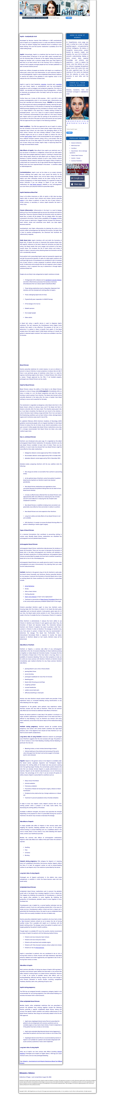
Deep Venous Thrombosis (48, 599)
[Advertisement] (57, 27)
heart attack (28, 136)
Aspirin (22, 200)
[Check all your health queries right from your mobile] (77, 174)
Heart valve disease (30, 597)
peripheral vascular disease (53, 280)
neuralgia (59, 84)
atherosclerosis (39, 947)
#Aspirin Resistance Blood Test (49, 1061)
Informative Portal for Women (29, 17)
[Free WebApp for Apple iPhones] (77, 186)
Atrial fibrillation (29, 586)
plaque (54, 218)
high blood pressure (36, 184)
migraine (43, 84)
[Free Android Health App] (77, 180)
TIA (23, 921)
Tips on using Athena (42, 17)
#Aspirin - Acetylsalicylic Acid (31, 1061)
